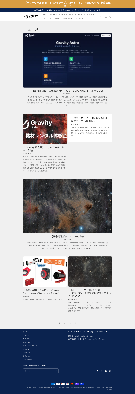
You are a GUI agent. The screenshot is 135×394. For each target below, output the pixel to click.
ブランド (26, 335)
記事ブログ (26, 342)
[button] (53, 14)
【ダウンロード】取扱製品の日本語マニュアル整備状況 (89, 119)
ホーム (25, 332)
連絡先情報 (109, 387)
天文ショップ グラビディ (36, 387)
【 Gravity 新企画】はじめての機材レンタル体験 (45, 149)
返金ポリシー (91, 387)
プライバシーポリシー (63, 387)
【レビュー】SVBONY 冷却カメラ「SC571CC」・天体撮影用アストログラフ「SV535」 (89, 293)
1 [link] (59, 323)
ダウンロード (27, 349)
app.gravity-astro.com (96, 339)
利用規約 (109, 389)
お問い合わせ (27, 356)
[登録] (56, 371)
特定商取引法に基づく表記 (78, 387)
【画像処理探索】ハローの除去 (67, 236)
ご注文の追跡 (27, 360)
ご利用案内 (26, 353)
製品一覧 (26, 339)
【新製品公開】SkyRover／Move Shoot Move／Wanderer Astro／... (42, 291)
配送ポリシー (100, 387)
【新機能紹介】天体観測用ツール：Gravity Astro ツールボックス (67, 90)
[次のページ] (75, 323)
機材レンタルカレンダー (31, 346)
